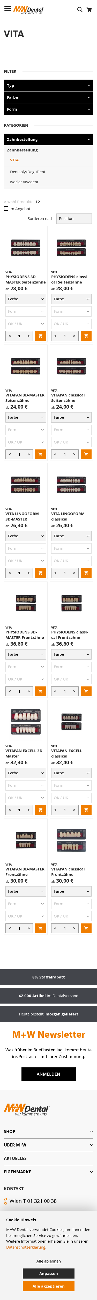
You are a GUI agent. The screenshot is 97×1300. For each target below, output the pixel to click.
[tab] (48, 1131)
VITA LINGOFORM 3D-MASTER (22, 516)
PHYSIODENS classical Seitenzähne (69, 279)
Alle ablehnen (48, 1261)
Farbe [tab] (12, 97)
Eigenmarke (17, 1172)
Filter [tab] (10, 71)
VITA (14, 160)
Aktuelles (15, 1158)
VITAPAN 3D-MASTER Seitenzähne (24, 397)
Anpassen (48, 1273)
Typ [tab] (10, 85)
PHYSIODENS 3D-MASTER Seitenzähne (25, 279)
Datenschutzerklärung (25, 1247)
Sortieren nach (41, 218)
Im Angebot (20, 208)
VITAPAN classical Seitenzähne (68, 397)
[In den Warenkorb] (40, 336)
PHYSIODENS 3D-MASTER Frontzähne (24, 634)
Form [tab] (12, 109)
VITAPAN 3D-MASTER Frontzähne (24, 871)
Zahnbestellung (22, 150)
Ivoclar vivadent (24, 181)
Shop (9, 1131)
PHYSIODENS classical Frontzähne (69, 634)
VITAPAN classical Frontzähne (68, 871)
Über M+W (15, 1145)
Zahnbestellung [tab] (22, 139)
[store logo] (28, 10)
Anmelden (48, 1074)
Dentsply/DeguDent (27, 171)
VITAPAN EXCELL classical (66, 753)
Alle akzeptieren (49, 1286)
